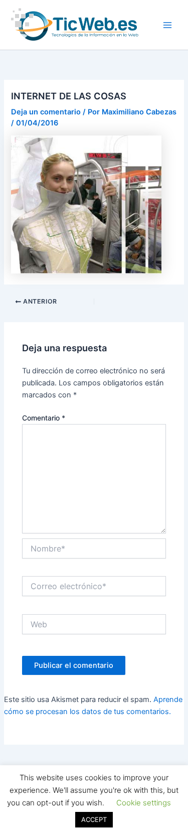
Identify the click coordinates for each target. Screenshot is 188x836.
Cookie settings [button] (143, 802)
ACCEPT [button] (94, 819)
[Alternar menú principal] (167, 25)
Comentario (43, 417)
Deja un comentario (46, 111)
